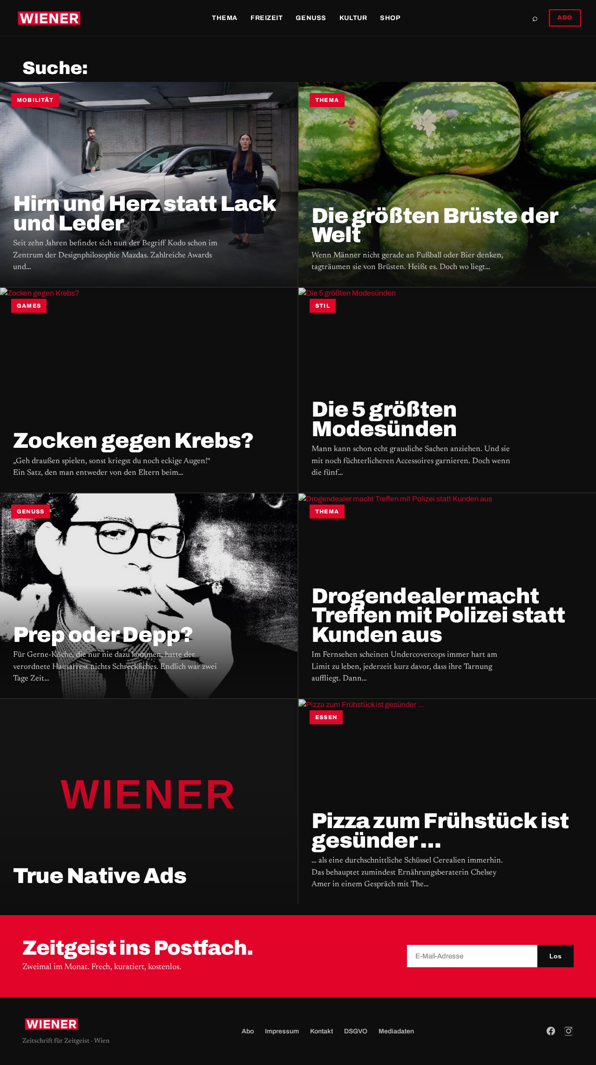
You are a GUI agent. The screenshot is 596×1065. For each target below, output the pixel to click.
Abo (248, 1031)
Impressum (282, 1031)
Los (555, 956)
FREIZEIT (267, 17)
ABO (565, 17)
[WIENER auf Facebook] (551, 1031)
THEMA (224, 17)
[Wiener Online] (49, 18)
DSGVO (355, 1031)
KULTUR (353, 17)
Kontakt (321, 1031)
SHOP (390, 17)
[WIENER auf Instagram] (568, 1031)
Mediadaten (396, 1031)
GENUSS (311, 17)
